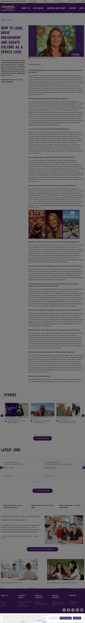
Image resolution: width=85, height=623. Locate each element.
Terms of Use (44, 621)
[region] (42, 618)
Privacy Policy (22, 621)
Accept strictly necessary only (65, 618)
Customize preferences (54, 618)
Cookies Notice (39, 620)
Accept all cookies (77, 618)
